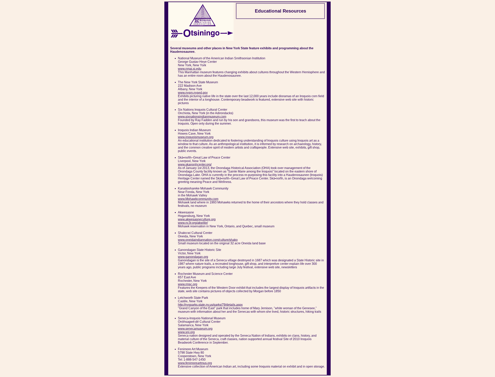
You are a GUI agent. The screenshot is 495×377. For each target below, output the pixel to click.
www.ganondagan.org (193, 256)
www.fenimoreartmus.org (195, 363)
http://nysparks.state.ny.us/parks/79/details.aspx (210, 304)
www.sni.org (186, 332)
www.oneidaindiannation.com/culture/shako (208, 239)
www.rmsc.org (187, 284)
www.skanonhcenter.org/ (195, 164)
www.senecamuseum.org (195, 328)
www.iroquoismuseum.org (195, 137)
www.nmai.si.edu (189, 68)
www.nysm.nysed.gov (193, 92)
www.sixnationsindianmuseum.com (202, 116)
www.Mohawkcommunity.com (198, 198)
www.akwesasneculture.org (197, 219)
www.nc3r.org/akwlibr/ (193, 222)
